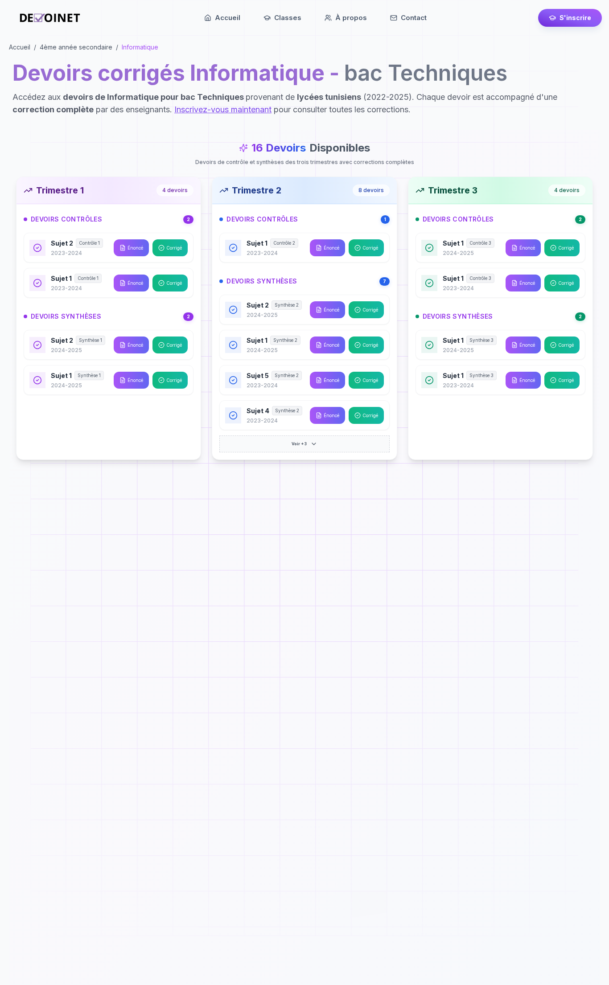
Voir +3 (299, 443)
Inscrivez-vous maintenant (223, 109)
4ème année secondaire (76, 47)
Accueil (19, 47)
